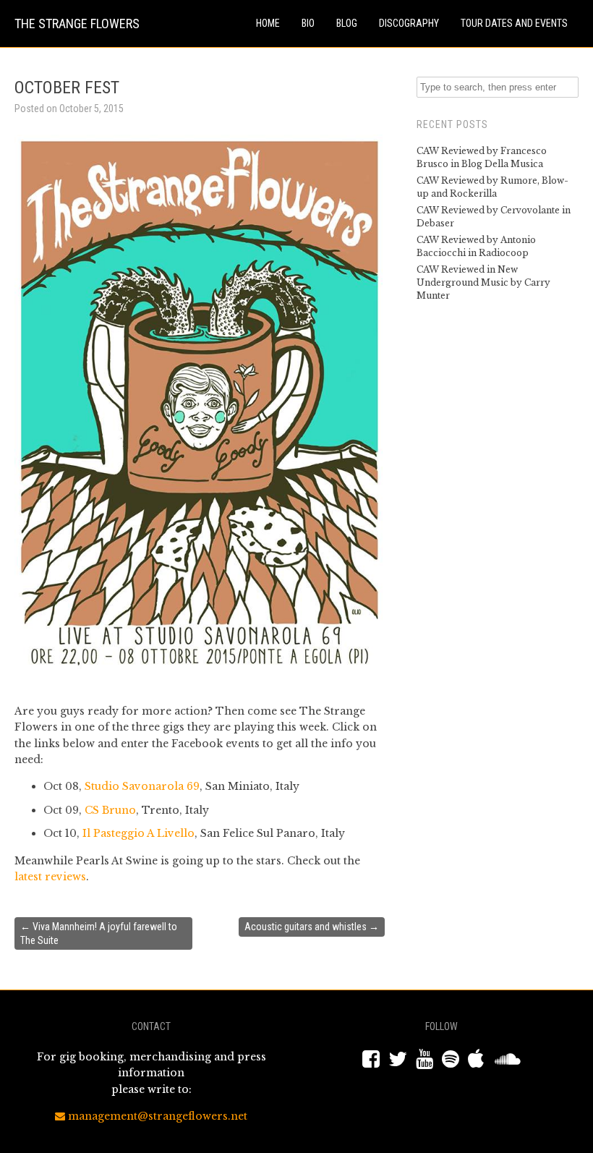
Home (268, 23)
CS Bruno (110, 810)
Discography (409, 23)
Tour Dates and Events (514, 23)
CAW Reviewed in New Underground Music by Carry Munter (483, 282)
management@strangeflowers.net (156, 1116)
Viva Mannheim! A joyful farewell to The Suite (98, 933)
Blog (346, 23)
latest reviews (50, 876)
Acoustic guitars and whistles (311, 926)
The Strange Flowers (77, 23)
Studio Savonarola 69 (142, 786)
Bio (308, 23)
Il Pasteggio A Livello (138, 833)
